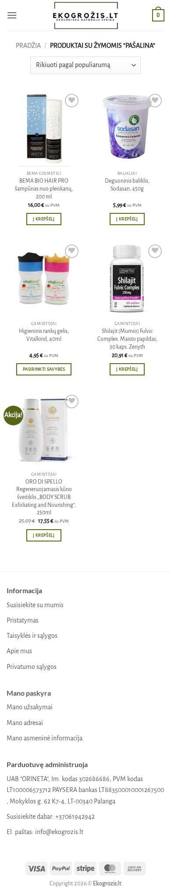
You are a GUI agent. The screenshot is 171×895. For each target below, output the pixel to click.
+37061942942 (75, 816)
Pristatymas (23, 620)
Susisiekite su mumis (35, 604)
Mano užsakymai (30, 707)
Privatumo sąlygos (32, 666)
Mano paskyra (29, 693)
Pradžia (28, 45)
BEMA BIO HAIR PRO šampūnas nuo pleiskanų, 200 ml (44, 188)
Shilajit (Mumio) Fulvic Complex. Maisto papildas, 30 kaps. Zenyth (127, 339)
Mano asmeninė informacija (44, 738)
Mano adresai (25, 722)
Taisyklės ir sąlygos (32, 635)
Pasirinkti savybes (44, 369)
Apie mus (19, 650)
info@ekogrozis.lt (59, 831)
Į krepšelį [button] (43, 218)
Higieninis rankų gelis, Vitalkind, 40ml (44, 335)
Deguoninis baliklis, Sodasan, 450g (127, 185)
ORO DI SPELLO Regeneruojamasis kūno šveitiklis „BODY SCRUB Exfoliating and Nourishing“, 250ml (44, 497)
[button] (12, 15)
